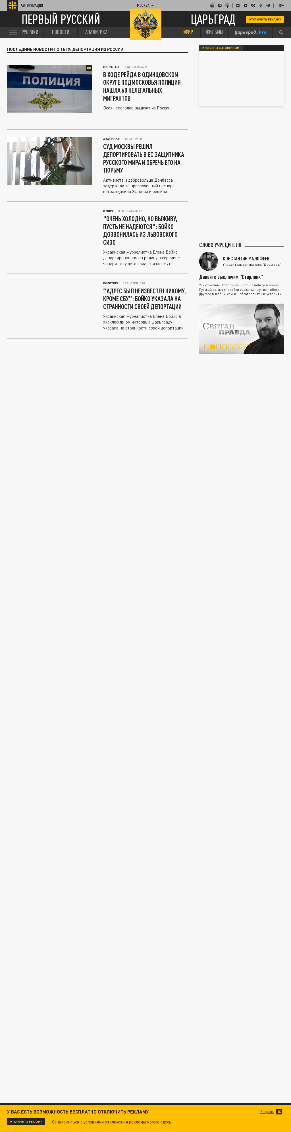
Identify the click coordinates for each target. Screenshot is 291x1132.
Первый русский (61, 19)
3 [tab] (220, 348)
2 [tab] (214, 348)
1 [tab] (208, 348)
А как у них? (111, 138)
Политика (111, 283)
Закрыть (267, 1112)
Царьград (213, 19)
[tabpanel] (241, 329)
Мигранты (111, 67)
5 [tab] (232, 348)
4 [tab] (226, 348)
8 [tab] (249, 348)
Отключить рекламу (265, 19)
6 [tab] (238, 348)
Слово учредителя (220, 245)
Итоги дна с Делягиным (220, 47)
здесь (166, 1121)
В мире (108, 211)
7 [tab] (243, 348)
